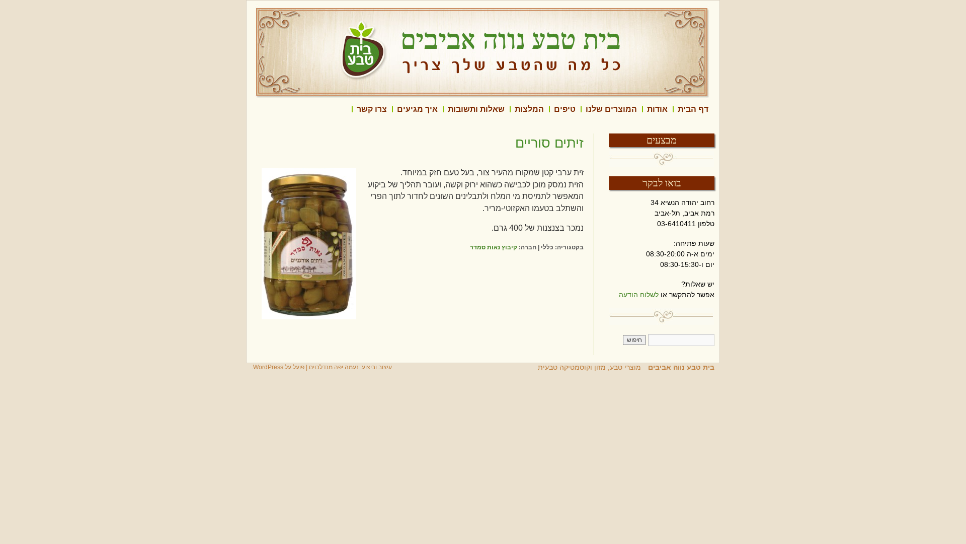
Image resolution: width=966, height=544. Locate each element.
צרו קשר (372, 109)
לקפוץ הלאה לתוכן (714, 109)
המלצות (529, 109)
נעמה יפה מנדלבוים (334, 367)
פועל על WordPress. (278, 367)
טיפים (565, 109)
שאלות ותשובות (476, 109)
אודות (657, 109)
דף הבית (693, 109)
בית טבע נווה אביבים (680, 367)
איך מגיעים (417, 109)
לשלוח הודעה (639, 295)
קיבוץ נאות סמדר (493, 247)
